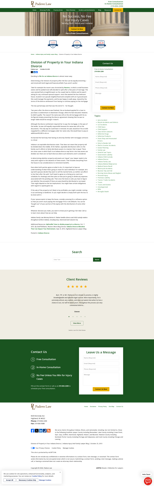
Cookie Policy (56, 448)
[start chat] (148, 481)
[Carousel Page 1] (69, 317)
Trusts (100, 182)
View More (77, 323)
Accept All (9, 480)
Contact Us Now (77, 29)
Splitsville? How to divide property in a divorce (63, 224)
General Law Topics (104, 152)
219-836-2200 (117, 6)
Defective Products (104, 136)
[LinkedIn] (41, 430)
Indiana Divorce (43, 233)
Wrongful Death (103, 192)
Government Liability (105, 155)
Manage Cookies (68, 448)
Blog (99, 10)
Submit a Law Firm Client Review (77, 330)
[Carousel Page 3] (77, 317)
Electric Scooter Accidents (107, 145)
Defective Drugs (103, 134)
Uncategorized (103, 187)
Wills (99, 189)
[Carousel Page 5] (85, 317)
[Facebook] (32, 430)
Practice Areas (58, 10)
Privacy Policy (102, 406)
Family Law (101, 150)
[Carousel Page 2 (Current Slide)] (73, 317)
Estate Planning (103, 148)
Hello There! (146, 474)
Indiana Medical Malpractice (107, 164)
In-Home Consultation (114, 4)
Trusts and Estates (104, 185)
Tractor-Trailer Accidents (106, 180)
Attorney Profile (45, 10)
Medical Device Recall (105, 166)
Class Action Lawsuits (105, 132)
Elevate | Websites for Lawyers (109, 468)
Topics (97, 115)
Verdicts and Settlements (87, 10)
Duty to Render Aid (104, 143)
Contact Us (118, 10)
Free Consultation (115, 2)
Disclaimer (93, 406)
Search (97, 259)
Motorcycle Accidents (105, 168)
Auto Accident (102, 120)
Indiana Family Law (104, 162)
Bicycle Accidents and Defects (108, 122)
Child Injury (101, 127)
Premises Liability (104, 178)
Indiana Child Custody (105, 157)
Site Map (111, 406)
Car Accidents (102, 125)
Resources (108, 10)
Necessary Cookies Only (27, 480)
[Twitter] (36, 430)
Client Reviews (70, 10)
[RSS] (49, 430)
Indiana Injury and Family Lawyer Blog (47, 54)
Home (34, 10)
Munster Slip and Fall (105, 171)
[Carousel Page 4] (81, 317)
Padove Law (48, 468)
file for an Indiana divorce (48, 76)
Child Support (102, 129)
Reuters (67, 87)
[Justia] (45, 430)
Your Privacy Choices (43, 448)
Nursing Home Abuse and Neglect (109, 173)
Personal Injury (103, 175)
